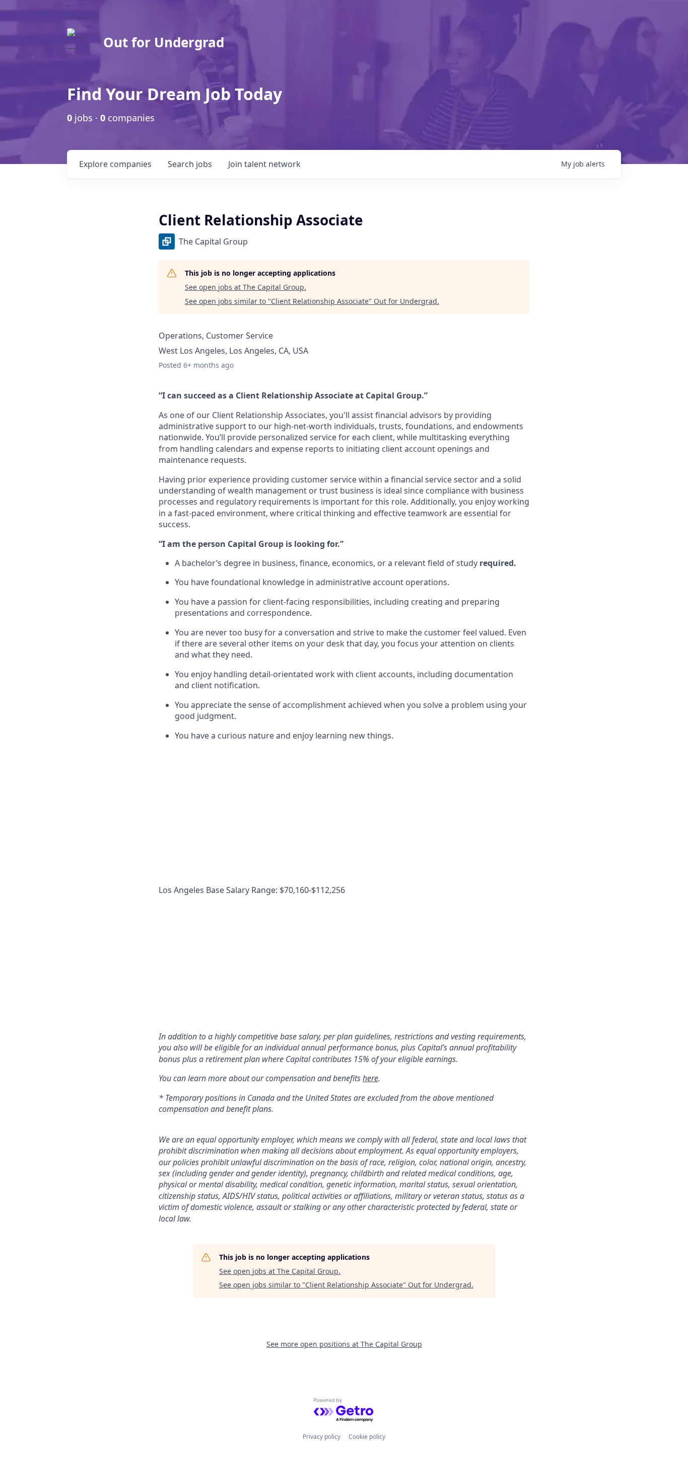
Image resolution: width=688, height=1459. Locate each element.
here (370, 1078)
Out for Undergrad (163, 42)
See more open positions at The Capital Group (344, 1344)
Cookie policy (367, 1436)
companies (115, 164)
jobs (190, 164)
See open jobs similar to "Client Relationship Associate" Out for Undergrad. (312, 301)
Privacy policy (321, 1436)
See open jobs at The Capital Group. (245, 287)
